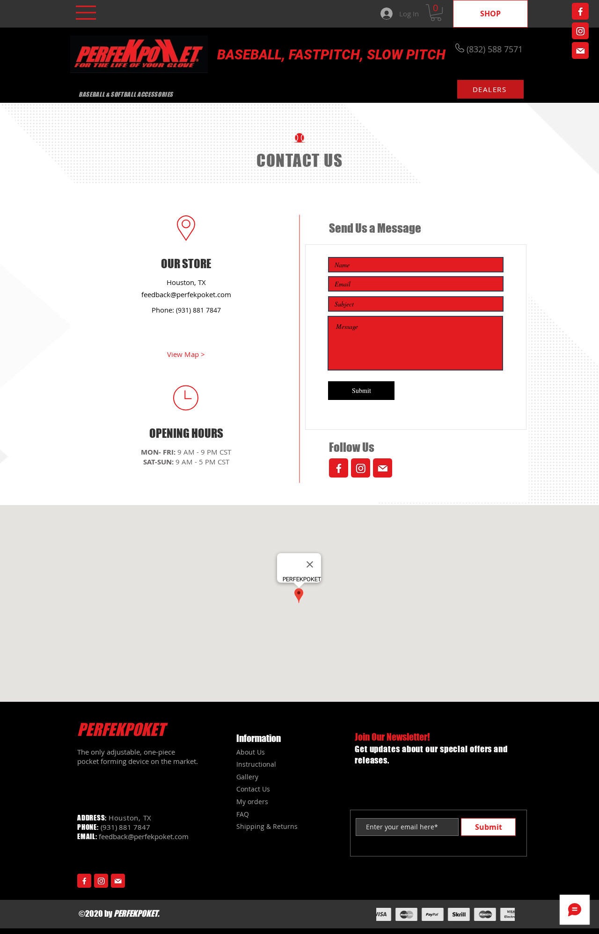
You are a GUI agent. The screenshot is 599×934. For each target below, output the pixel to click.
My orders (252, 801)
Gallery (247, 776)
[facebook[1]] (580, 11)
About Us (250, 752)
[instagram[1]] (580, 30)
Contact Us (253, 788)
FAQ (242, 814)
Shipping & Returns (267, 826)
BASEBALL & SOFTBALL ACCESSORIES (126, 94)
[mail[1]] (580, 50)
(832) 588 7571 (495, 49)
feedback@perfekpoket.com (186, 294)
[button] (86, 13)
